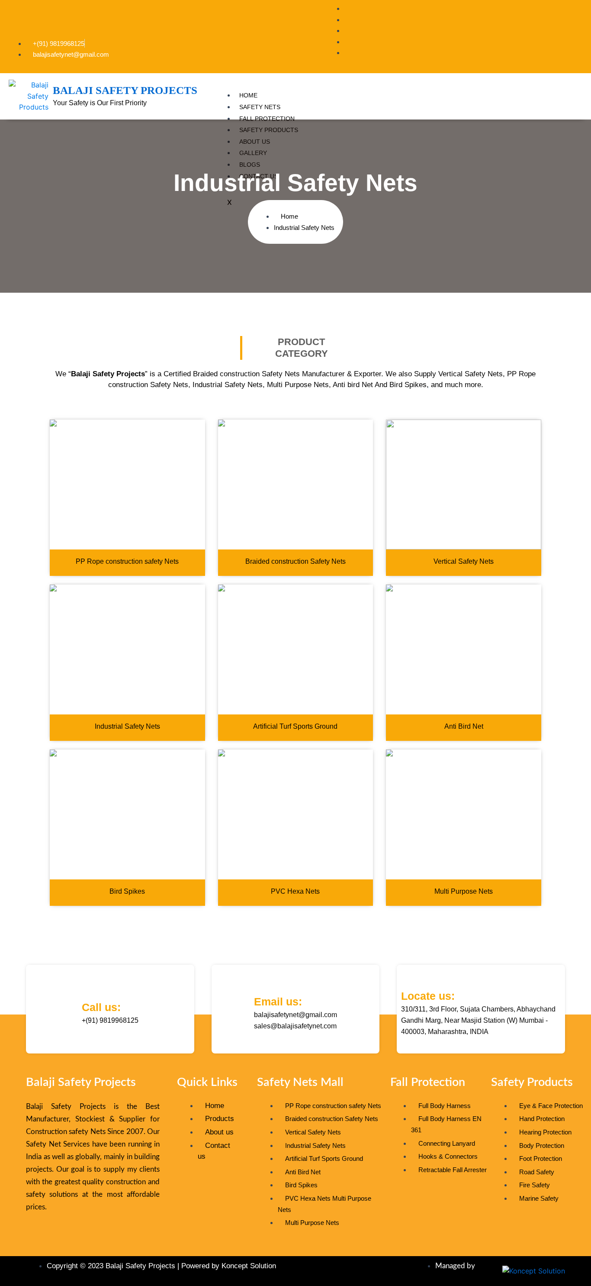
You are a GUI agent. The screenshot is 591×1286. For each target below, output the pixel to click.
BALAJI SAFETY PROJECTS (125, 90)
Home (248, 95)
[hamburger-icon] (556, 96)
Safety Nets (259, 106)
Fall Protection (267, 118)
